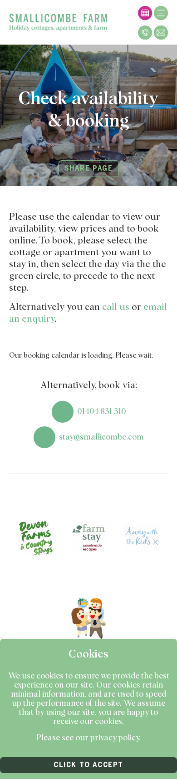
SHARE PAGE (88, 168)
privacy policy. (115, 738)
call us (115, 307)
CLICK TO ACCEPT (88, 765)
